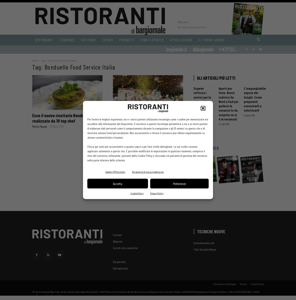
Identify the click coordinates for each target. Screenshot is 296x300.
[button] (203, 108)
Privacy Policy (156, 193)
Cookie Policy (136, 193)
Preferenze (179, 184)
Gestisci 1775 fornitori (115, 171)
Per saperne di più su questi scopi (148, 171)
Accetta (117, 184)
